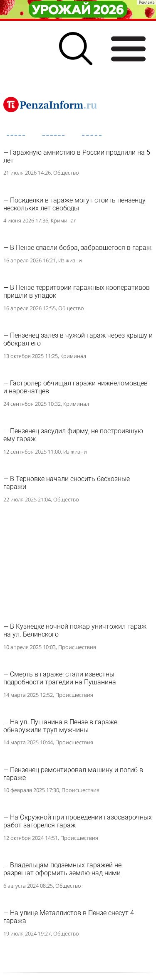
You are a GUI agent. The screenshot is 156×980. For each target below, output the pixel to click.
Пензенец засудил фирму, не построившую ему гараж (73, 435)
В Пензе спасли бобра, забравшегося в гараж (80, 248)
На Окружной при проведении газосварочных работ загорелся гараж (77, 821)
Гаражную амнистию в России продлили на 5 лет (76, 156)
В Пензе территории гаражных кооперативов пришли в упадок (76, 291)
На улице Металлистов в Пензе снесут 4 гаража (68, 917)
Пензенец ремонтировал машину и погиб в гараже (73, 774)
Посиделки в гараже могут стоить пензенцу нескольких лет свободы (74, 204)
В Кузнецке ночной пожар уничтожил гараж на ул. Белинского (74, 630)
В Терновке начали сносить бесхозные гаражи (66, 483)
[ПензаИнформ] (50, 104)
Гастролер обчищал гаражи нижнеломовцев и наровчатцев (75, 387)
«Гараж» (68, 142)
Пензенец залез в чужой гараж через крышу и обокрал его (78, 339)
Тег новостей (25, 142)
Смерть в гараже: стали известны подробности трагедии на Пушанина (59, 678)
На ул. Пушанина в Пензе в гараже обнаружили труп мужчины (60, 726)
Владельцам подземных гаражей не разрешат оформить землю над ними (62, 869)
